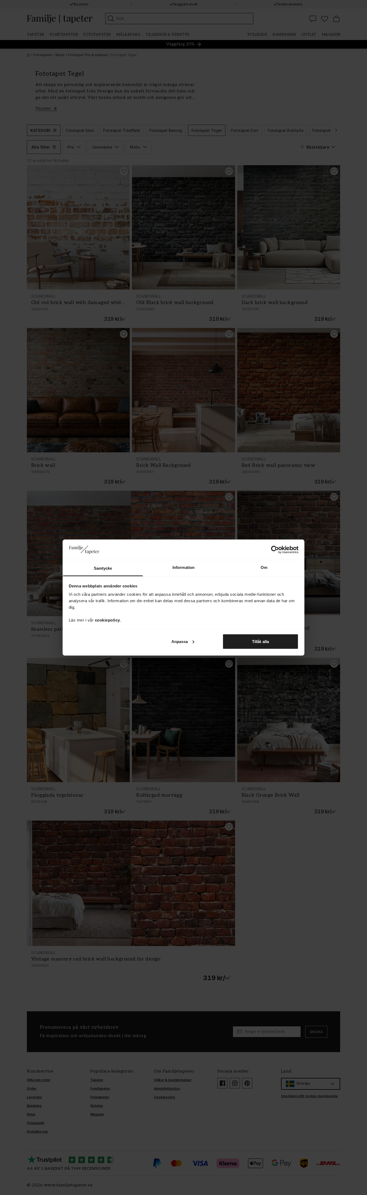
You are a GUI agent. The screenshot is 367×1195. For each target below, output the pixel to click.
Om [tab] (264, 567)
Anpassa (179, 641)
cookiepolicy (107, 620)
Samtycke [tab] (103, 568)
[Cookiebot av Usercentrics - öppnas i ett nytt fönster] (274, 550)
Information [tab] (183, 567)
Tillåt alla (260, 641)
